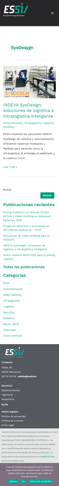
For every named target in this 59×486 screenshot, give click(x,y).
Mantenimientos (11, 390)
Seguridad (9, 329)
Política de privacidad (14, 416)
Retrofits (8, 312)
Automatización (13, 123)
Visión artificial (12, 335)
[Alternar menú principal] (52, 13)
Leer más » (10, 166)
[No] (55, 474)
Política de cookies (12, 420)
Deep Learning (12, 294)
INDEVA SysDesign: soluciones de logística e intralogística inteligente (28, 110)
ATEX (6, 283)
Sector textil (11, 324)
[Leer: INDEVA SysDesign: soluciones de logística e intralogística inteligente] (29, 81)
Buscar (7, 189)
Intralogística (32, 123)
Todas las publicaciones (24, 267)
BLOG (5, 404)
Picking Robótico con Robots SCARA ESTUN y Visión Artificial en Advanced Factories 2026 (26, 216)
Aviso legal (8, 425)
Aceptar (13, 481)
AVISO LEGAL (48, 456)
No (23, 481)
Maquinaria (8, 399)
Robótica (8, 126)
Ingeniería (7, 394)
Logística (47, 123)
